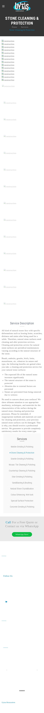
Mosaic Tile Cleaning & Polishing (21, 464)
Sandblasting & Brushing (22, 483)
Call (8, 522)
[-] (22, 6)
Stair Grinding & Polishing (21, 477)
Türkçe (23, 708)
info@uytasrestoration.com (15, 633)
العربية (37, 708)
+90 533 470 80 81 (14, 629)
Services (9, 588)
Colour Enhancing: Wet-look (21, 494)
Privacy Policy (7, 708)
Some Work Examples (14, 592)
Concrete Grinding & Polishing (21, 507)
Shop (10, 602)
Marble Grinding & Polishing (21, 446)
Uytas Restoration (9, 702)
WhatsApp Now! (22, 534)
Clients (8, 597)
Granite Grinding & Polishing (21, 459)
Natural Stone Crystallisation (22, 488)
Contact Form (11, 611)
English (31, 708)
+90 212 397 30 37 (14, 625)
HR (15, 708)
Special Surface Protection (21, 501)
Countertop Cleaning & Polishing (21, 470)
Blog (7, 606)
